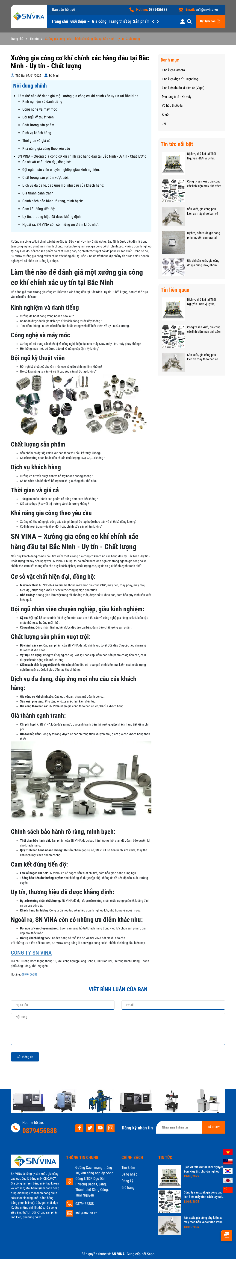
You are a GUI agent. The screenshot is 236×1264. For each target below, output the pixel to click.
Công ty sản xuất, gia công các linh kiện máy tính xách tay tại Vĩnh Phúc (204, 183)
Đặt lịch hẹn (208, 21)
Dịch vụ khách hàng (36, 133)
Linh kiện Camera (173, 70)
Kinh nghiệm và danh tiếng (42, 101)
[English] (228, 1161)
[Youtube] (100, 1128)
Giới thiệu (78, 21)
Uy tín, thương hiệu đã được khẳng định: (52, 217)
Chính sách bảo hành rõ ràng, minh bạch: (52, 201)
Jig (164, 123)
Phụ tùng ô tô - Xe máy (176, 97)
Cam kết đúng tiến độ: (38, 209)
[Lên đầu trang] (226, 1251)
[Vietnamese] (228, 1152)
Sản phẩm (141, 21)
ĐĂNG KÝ (214, 1127)
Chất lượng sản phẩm (38, 125)
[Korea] (228, 1171)
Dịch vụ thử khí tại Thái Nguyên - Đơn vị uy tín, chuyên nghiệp (201, 156)
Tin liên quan (175, 290)
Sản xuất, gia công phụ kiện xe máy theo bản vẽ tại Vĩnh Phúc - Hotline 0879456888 (202, 211)
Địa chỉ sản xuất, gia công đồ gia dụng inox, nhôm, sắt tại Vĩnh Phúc (203, 263)
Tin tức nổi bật (177, 144)
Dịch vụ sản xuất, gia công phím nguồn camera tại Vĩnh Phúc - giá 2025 (203, 235)
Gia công (99, 21)
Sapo (150, 1254)
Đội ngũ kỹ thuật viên (38, 117)
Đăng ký (127, 1181)
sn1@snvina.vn (207, 9)
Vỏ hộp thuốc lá (172, 105)
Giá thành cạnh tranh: (38, 193)
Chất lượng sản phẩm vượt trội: (45, 177)
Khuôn (166, 114)
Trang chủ (59, 21)
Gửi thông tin (25, 1057)
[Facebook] (79, 1128)
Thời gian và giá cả (36, 140)
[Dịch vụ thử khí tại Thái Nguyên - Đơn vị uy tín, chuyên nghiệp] (173, 163)
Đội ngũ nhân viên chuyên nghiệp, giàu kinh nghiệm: (61, 170)
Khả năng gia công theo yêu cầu (46, 148)
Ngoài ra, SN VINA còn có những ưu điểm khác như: (60, 224)
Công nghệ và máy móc (39, 109)
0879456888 (158, 9)
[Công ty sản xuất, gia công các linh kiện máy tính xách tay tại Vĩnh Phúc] (173, 190)
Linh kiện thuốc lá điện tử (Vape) (183, 88)
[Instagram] (110, 1128)
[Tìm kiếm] (189, 21)
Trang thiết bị (120, 21)
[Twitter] (90, 1128)
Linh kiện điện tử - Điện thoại (180, 79)
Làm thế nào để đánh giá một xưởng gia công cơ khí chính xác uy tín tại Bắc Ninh (78, 96)
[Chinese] (228, 1189)
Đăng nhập (129, 1174)
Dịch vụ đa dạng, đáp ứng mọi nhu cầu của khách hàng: (63, 185)
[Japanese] (228, 1180)
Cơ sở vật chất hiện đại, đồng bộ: (46, 162)
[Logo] (29, 16)
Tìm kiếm (128, 1167)
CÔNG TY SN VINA (31, 952)
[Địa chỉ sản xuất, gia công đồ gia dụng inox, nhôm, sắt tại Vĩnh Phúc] (173, 267)
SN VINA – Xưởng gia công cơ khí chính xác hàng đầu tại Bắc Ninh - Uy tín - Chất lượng (82, 156)
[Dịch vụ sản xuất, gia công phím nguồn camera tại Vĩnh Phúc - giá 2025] (173, 242)
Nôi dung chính (30, 85)
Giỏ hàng (128, 1187)
